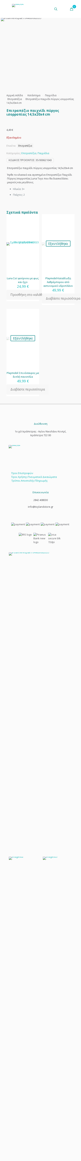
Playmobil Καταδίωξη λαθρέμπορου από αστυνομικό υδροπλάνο (58, 282)
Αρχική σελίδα (14, 95)
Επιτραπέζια (14, 99)
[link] (40, 700)
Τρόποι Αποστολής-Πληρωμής (29, 480)
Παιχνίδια (50, 95)
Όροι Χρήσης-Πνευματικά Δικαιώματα (34, 477)
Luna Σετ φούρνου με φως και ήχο (23, 280)
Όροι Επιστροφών (22, 473)
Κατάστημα (34, 95)
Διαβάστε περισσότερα (27, 389)
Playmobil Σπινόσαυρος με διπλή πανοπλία (23, 374)
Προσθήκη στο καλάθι (26, 294)
